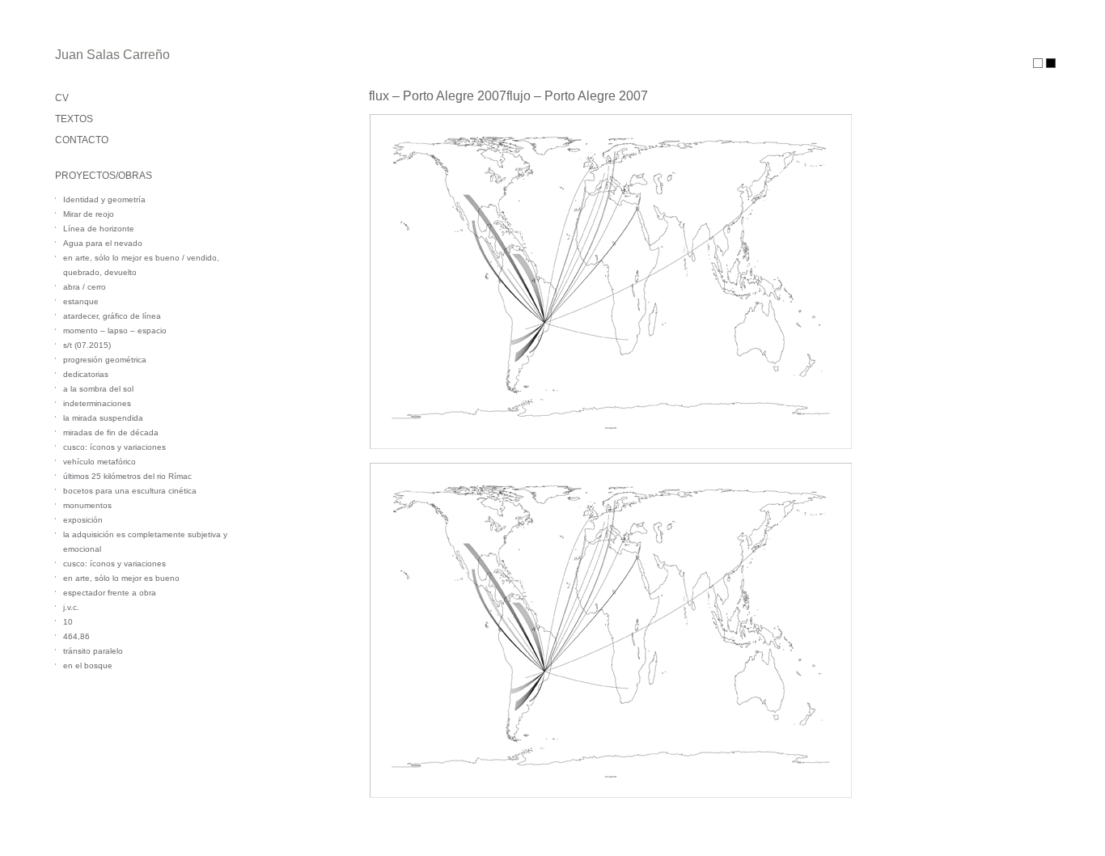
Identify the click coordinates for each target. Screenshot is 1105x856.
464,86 (76, 636)
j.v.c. (71, 607)
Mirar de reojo (88, 214)
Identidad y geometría (104, 199)
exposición (83, 519)
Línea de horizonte (98, 228)
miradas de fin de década (111, 432)
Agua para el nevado (102, 243)
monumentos (87, 505)
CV (62, 98)
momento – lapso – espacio (115, 330)
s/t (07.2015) (87, 345)
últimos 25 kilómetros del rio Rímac (127, 476)
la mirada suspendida (103, 417)
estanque (81, 301)
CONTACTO (81, 140)
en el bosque (87, 665)
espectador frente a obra (109, 592)
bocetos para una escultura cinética (130, 490)
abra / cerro (84, 286)
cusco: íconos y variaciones (114, 447)
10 (68, 621)
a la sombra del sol (98, 388)
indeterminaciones (97, 403)
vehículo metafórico (99, 461)
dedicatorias (85, 374)
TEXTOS (74, 119)
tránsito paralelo (93, 650)
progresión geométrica (104, 359)
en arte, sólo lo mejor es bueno (121, 578)
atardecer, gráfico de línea (112, 315)
